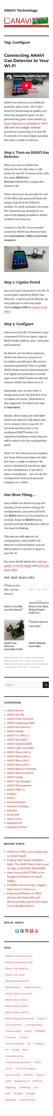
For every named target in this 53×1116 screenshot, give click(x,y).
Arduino (8, 661)
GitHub (23, 1037)
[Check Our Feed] (36, 930)
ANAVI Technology (21, 10)
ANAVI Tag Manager (19, 781)
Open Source (37, 661)
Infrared (39, 1043)
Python (40, 1074)
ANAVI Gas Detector (34, 657)
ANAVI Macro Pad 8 (18, 764)
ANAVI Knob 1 (13, 987)
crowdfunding (33, 1024)
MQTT (19, 667)
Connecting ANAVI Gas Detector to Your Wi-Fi (26, 60)
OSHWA (28, 1074)
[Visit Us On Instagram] (26, 930)
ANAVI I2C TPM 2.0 (18, 735)
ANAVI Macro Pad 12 (19, 756)
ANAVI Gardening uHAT (21, 722)
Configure (43, 664)
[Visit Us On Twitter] (16, 930)
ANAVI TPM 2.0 (16, 789)
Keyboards (13, 814)
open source (12, 1074)
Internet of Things (21, 661)
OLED (8, 1068)
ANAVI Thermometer (19, 785)
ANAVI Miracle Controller (22, 768)
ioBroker (12, 810)
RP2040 (37, 1081)
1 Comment (35, 667)
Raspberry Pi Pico (17, 827)
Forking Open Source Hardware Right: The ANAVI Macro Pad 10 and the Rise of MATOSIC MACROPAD (28, 864)
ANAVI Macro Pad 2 (18, 760)
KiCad (15, 1049)
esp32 (28, 1031)
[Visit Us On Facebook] (21, 930)
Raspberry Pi (14, 822)
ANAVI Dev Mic (16, 714)
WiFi (25, 667)
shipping (10, 1087)
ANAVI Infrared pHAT (19, 743)
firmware (10, 1037)
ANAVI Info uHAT (17, 739)
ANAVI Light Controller (20, 747)
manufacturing (14, 1056)
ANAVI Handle (15, 731)
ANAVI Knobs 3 (33, 987)
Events (11, 797)
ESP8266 (40, 1031)
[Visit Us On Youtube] (31, 930)
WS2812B (10, 1099)
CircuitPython (13, 1024)
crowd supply (13, 1031)
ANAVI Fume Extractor (20, 718)
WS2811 (18, 1093)
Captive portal (31, 664)
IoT (14, 667)
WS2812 (30, 1093)
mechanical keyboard (18, 1062)
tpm (36, 1087)
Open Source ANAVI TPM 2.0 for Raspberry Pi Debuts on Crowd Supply (25, 876)
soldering (24, 1087)
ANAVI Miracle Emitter (20, 772)
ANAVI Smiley (15, 777)
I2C (29, 1043)
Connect (8, 667)
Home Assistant (16, 802)
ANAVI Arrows (15, 710)
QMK (8, 1081)
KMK (25, 1049)
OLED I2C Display (25, 1068)
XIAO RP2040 (28, 1099)
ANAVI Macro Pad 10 (19, 752)
